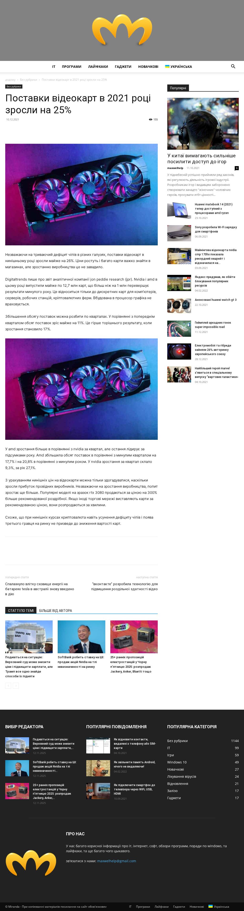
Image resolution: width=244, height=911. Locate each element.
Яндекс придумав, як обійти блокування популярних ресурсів (215, 281)
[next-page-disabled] (16, 686)
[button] (233, 67)
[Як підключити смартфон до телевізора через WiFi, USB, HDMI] (98, 791)
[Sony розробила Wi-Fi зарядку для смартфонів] (179, 233)
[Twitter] (21, 130)
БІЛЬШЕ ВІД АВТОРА (55, 611)
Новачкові (148, 66)
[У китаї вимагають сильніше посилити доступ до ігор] (203, 124)
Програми (71, 66)
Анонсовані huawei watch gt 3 (216, 300)
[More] (54, 130)
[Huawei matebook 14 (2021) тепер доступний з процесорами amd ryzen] (179, 210)
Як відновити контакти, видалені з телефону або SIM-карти (135, 744)
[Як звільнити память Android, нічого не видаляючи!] (98, 768)
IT (53, 66)
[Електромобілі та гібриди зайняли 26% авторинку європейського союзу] (179, 351)
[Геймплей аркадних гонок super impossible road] (179, 329)
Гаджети (123, 66)
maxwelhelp (175, 168)
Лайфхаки (98, 66)
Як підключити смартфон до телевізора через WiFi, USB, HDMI (134, 789)
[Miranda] (122, 30)
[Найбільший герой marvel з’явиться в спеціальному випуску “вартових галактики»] (179, 374)
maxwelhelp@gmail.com (116, 861)
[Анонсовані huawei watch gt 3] (179, 306)
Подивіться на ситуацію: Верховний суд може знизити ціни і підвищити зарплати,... (53, 744)
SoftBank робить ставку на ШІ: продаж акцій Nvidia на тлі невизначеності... (54, 766)
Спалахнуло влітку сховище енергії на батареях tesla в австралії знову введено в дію (39, 589)
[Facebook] (10, 130)
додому (10, 80)
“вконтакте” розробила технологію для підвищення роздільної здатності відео (124, 586)
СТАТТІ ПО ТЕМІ (21, 611)
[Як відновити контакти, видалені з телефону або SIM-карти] (98, 745)
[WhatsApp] (43, 130)
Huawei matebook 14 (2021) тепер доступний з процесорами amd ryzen (214, 209)
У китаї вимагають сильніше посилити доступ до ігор (201, 158)
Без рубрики (28, 80)
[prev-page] (8, 686)
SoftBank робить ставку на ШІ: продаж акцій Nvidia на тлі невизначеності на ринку (81, 661)
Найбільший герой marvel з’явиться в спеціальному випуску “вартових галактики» (216, 373)
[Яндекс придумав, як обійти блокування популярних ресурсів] (179, 283)
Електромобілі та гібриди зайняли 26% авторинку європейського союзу (213, 350)
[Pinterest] (32, 130)
